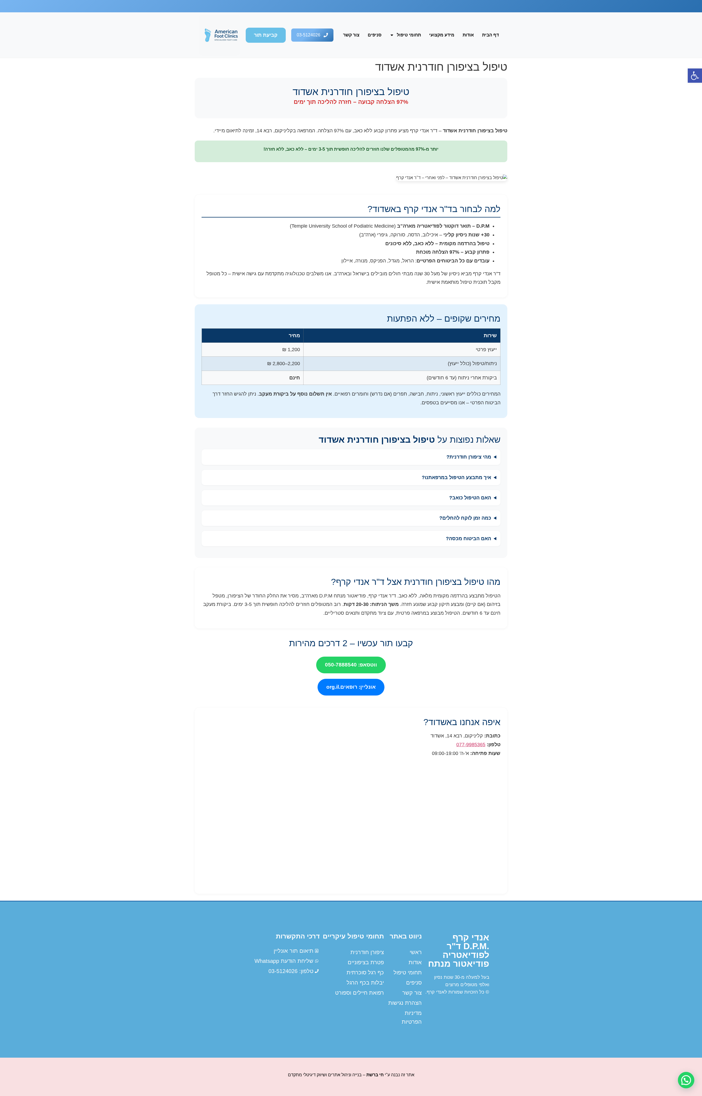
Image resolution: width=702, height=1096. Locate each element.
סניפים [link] (374, 35)
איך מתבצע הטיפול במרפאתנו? (456, 477)
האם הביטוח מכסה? (468, 538)
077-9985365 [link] (470, 744)
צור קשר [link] (351, 35)
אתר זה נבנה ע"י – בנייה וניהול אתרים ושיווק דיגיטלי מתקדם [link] (351, 1074)
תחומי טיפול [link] (409, 35)
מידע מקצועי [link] (441, 35)
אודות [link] (468, 35)
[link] (695, 75)
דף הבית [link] (490, 35)
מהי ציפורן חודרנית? (468, 457)
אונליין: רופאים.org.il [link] (351, 687)
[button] (686, 1080)
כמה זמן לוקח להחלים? (465, 518)
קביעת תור (266, 35)
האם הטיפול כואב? (470, 497)
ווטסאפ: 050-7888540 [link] (351, 665)
